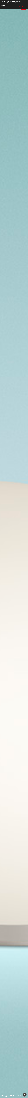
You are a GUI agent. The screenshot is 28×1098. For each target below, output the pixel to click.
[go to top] (25, 1095)
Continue (22, 6)
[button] (5, 6)
